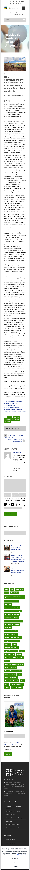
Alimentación (14, 593)
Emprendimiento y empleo (13, 828)
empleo (22, 651)
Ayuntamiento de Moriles (11, 617)
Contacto (18, 3)
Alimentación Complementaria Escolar (13, 596)
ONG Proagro (13, 677)
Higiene (7, 661)
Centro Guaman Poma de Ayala (13, 637)
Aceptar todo (15, 858)
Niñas (13, 674)
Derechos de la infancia (11, 647)
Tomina (7, 687)
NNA (6, 677)
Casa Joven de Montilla (11, 631)
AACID (9, 417)
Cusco (14, 644)
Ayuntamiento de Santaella (12, 624)
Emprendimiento (9, 654)
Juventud (13, 667)
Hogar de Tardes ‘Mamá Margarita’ (15, 818)
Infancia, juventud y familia (13, 811)
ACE (12, 589)
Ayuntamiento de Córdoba (12, 607)
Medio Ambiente (9, 671)
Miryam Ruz (17, 453)
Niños (19, 674)
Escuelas (19, 654)
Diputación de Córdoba (11, 651)
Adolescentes (19, 589)
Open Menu (23, 8)
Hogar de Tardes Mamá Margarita (14, 664)
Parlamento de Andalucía (11, 680)
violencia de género (17, 687)
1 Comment (16, 563)
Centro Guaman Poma (10, 634)
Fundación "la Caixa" (17, 657)
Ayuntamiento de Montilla (12, 614)
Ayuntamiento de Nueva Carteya (13, 621)
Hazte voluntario (10, 839)
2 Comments (16, 552)
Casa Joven (8, 627)
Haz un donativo (10, 843)
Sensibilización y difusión (12, 824)
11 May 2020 (9, 74)
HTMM (6, 667)
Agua (6, 593)
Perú (22, 680)
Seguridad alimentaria (16, 684)
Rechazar (15, 862)
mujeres (7, 674)
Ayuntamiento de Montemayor (13, 611)
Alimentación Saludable (11, 601)
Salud (6, 684)
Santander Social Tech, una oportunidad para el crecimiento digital (18, 547)
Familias (7, 657)
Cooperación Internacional (12, 419)
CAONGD (16, 417)
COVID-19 (7, 421)
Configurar (15, 866)
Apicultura (8, 604)
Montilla (18, 671)
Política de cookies (22, 854)
